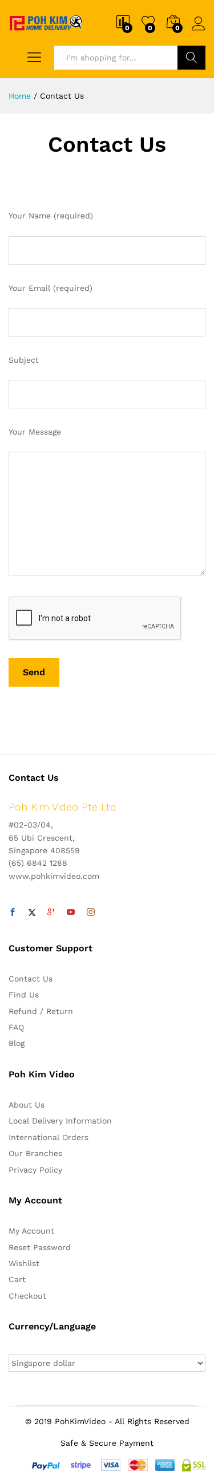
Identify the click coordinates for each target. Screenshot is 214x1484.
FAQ (16, 1027)
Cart (17, 1279)
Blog (17, 1043)
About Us (27, 1104)
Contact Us (31, 978)
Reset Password (40, 1247)
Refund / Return (41, 1011)
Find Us (24, 994)
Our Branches (35, 1153)
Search (191, 58)
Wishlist (24, 1263)
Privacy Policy (35, 1169)
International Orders (48, 1137)
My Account (31, 1230)
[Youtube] (70, 912)
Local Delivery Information (60, 1120)
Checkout (27, 1295)
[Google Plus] (51, 912)
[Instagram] (90, 912)
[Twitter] (32, 912)
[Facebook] (12, 912)
